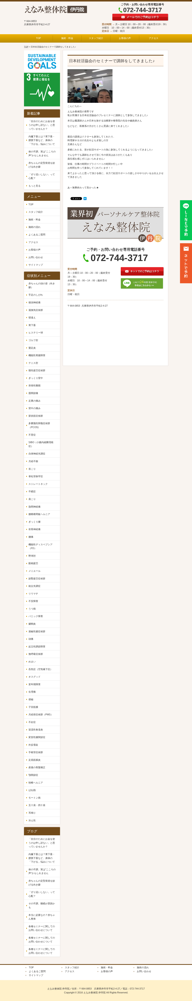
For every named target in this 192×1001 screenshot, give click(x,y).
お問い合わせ (35, 257)
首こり (32, 469)
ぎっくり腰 (34, 522)
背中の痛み (34, 408)
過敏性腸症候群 (36, 631)
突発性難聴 (34, 385)
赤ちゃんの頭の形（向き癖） (41, 285)
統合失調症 (35, 586)
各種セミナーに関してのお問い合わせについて (41, 928)
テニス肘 (33, 363)
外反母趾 (33, 745)
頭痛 (30, 639)
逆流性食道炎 (35, 729)
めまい (32, 661)
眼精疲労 (33, 563)
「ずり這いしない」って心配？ (41, 176)
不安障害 (34, 601)
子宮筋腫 (34, 707)
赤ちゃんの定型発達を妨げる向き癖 (41, 165)
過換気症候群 (35, 310)
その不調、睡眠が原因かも (41, 905)
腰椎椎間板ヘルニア (39, 514)
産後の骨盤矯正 (36, 767)
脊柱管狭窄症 (35, 476)
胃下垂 (32, 325)
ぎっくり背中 (35, 378)
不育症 (32, 435)
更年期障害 (35, 684)
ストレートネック (38, 484)
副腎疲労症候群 (36, 578)
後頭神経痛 (34, 302)
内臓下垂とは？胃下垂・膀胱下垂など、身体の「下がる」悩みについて (41, 140)
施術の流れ (34, 227)
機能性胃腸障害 (36, 355)
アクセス (153, 38)
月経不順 (33, 461)
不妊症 (33, 722)
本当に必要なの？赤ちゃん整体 (41, 917)
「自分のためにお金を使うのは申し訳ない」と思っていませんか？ (41, 125)
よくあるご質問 (36, 234)
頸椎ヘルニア (35, 782)
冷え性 (33, 820)
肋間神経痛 (34, 506)
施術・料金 (67, 38)
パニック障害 (35, 616)
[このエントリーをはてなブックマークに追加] (85, 199)
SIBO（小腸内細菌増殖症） (40, 444)
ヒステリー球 (35, 332)
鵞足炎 (32, 348)
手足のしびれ (35, 295)
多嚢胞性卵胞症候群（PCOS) (39, 425)
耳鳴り (32, 813)
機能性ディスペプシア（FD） (40, 546)
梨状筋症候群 (35, 416)
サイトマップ (35, 265)
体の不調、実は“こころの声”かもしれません (42, 153)
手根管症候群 (35, 752)
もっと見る (34, 186)
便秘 (32, 699)
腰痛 (30, 537)
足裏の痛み (34, 401)
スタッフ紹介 (96, 38)
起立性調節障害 (36, 646)
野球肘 (32, 556)
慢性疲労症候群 (36, 370)
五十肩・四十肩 (36, 805)
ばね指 (32, 790)
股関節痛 (33, 393)
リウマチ (33, 593)
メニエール (35, 571)
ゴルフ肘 (33, 340)
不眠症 (32, 491)
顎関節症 (33, 775)
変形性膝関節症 (36, 737)
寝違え (32, 317)
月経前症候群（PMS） (40, 714)
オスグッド (34, 676)
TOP (38, 38)
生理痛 (33, 692)
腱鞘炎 (32, 624)
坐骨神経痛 (34, 529)
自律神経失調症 (36, 453)
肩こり (32, 499)
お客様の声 (125, 38)
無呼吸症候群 (35, 654)
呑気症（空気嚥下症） (40, 669)
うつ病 (32, 608)
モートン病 (34, 797)
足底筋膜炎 (34, 760)
